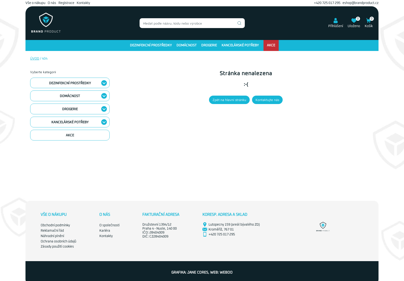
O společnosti (109, 225)
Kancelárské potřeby (240, 45)
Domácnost (187, 45)
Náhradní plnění (52, 236)
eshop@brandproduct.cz (361, 3)
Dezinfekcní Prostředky (151, 45)
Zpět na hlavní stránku (229, 100)
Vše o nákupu (35, 3)
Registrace (66, 3)
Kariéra (104, 230)
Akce (271, 45)
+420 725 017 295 (327, 3)
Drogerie (209, 45)
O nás (52, 3)
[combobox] (192, 23)
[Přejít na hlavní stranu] (46, 31)
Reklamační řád (52, 230)
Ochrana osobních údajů (58, 241)
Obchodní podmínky (55, 225)
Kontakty (83, 3)
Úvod (34, 58)
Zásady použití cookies (57, 246)
